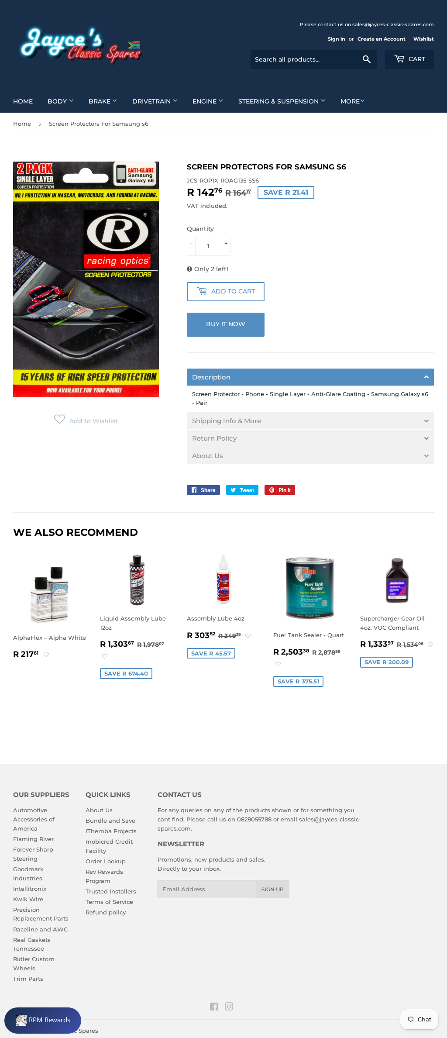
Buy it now (225, 324)
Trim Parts (28, 978)
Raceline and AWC (40, 929)
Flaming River (33, 838)
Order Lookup (106, 861)
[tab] (310, 377)
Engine (205, 101)
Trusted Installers (111, 891)
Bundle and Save (110, 820)
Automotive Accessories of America (34, 819)
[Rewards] (42, 1020)
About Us (99, 810)
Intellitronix (29, 888)
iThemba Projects (111, 831)
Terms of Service (109, 901)
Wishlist (423, 39)
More (350, 101)
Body (58, 101)
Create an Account (382, 39)
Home (23, 101)
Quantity (200, 229)
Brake (100, 101)
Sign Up (272, 889)
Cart (416, 59)
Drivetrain (152, 101)
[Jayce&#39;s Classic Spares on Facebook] (214, 1007)
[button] (86, 421)
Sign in (336, 39)
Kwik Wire (28, 899)
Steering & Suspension (279, 101)
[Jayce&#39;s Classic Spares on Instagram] (229, 1007)
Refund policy (106, 912)
